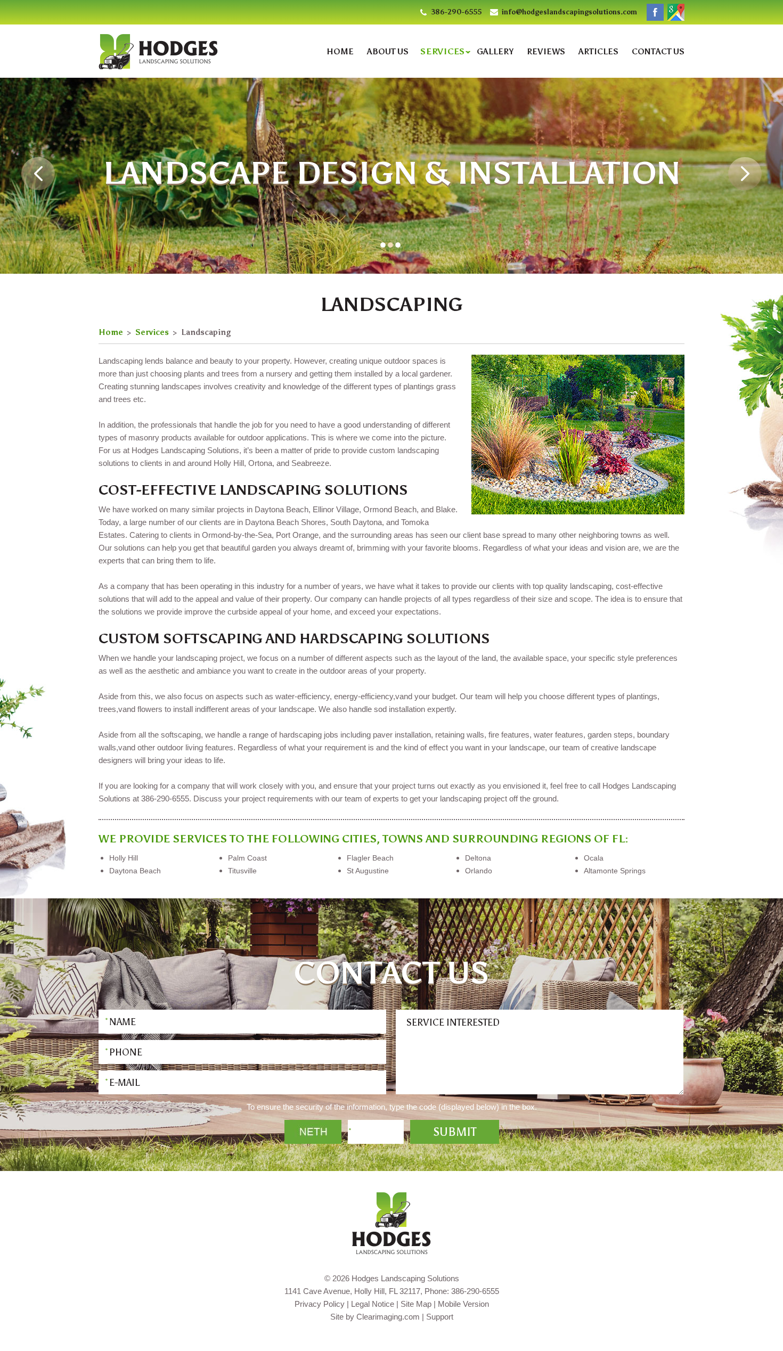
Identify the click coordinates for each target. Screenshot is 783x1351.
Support (439, 1316)
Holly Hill (123, 858)
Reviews (546, 51)
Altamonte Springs (615, 870)
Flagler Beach (370, 858)
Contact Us (658, 51)
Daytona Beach (135, 870)
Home (340, 51)
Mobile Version (463, 1303)
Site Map (416, 1303)
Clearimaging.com (388, 1316)
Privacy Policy (320, 1303)
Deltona (478, 858)
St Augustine (368, 870)
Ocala (593, 858)
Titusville (242, 870)
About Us (388, 51)
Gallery (495, 51)
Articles (598, 51)
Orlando (478, 870)
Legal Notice (372, 1303)
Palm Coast (247, 858)
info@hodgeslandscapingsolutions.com (569, 12)
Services (442, 51)
